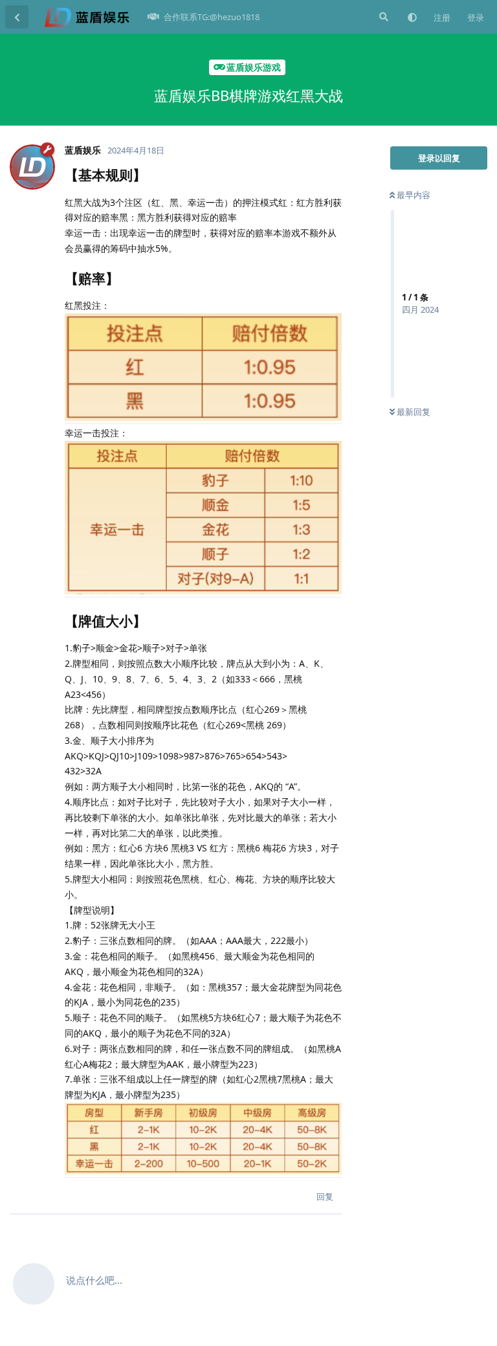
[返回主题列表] (16, 16)
